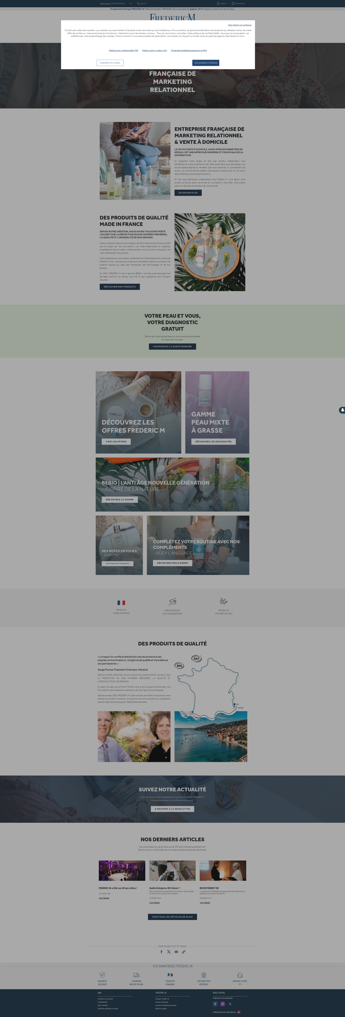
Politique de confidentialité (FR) (123, 50)
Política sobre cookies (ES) (154, 50)
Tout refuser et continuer (240, 25)
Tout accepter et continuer (206, 63)
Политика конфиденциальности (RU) (189, 50)
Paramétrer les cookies (110, 63)
